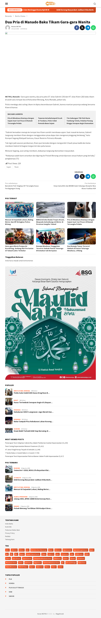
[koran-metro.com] (50, 3)
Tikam (16, 167)
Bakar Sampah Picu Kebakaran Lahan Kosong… (33, 421)
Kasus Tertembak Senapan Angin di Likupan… (33, 402)
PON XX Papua (23, 567)
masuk (16, 261)
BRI (11, 554)
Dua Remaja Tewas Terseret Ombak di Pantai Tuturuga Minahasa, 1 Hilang (78, 248)
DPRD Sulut (79, 554)
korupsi (72, 558)
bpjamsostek (67, 550)
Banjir (51, 550)
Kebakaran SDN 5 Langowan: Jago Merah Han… (33, 412)
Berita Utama (18, 391)
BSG (16, 554)
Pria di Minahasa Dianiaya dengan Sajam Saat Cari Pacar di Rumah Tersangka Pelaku (21, 120)
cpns (57, 554)
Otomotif (17, 478)
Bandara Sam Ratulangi (38, 550)
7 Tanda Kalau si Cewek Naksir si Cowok (19, 453)
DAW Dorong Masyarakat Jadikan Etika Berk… (33, 480)
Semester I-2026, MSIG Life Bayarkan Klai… (32, 470)
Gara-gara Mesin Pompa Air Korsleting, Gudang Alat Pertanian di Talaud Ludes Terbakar (19, 248)
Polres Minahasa (11, 567)
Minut (16, 400)
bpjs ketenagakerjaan (80, 550)
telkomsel (40, 567)
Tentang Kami (9, 539)
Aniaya (21, 550)
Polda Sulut (81, 563)
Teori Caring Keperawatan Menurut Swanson (21, 446)
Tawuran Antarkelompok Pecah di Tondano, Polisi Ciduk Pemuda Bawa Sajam (50, 120)
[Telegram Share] (87, 27)
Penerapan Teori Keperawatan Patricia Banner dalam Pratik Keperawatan (32, 456)
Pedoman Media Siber (12, 530)
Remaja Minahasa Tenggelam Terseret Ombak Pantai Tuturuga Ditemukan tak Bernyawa (49, 248)
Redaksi (7, 536)
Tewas (47, 567)
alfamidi (14, 550)
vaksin (60, 567)
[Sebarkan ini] (76, 27)
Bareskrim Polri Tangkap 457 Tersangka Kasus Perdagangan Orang (22, 186)
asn (27, 550)
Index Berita (9, 524)
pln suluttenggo (71, 563)
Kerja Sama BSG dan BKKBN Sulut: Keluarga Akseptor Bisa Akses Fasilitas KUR (75, 186)
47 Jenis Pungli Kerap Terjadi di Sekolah (19, 449)
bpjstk (92, 550)
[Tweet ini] (82, 27)
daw (71, 554)
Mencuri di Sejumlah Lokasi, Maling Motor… (32, 489)
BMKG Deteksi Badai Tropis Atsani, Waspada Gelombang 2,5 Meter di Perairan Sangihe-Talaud (50, 222)
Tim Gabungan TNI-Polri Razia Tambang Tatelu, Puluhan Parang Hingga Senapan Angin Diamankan (80, 120)
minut (21, 563)
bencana (58, 550)
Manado (16, 506)
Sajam (9, 167)
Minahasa (17, 410)
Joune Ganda (27, 558)
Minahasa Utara (11, 563)
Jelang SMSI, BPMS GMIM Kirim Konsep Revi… (33, 499)
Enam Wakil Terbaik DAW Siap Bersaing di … (32, 431)
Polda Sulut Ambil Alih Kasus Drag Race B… (32, 393)
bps (7, 554)
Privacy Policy (10, 533)
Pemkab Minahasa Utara (51, 563)
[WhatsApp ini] (93, 27)
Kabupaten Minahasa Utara (42, 558)
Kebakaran (57, 558)
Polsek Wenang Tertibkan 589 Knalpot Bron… (33, 508)
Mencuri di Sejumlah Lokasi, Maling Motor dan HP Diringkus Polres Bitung (19, 222)
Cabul (44, 554)
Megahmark (60, 614)
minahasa (80, 558)
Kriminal (27, 391)
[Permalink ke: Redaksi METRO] (7, 27)
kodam (65, 558)
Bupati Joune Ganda (33, 554)
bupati (22, 554)
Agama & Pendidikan (20, 497)
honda (8, 558)
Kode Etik (8, 527)
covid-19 (51, 554)
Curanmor (64, 554)
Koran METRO (42, 614)
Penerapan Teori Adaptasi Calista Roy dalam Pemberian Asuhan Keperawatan (33, 443)
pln (63, 563)
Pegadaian (37, 563)
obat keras (28, 563)
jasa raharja (16, 558)
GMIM (87, 554)
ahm (7, 550)
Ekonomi (17, 429)
